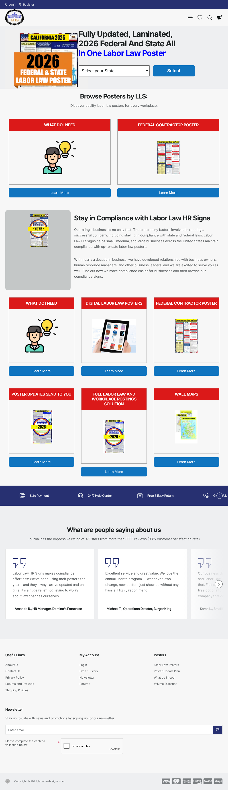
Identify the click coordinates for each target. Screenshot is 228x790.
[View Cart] (219, 17)
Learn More (60, 193)
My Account (89, 655)
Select (173, 70)
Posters (160, 655)
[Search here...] (210, 17)
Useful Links (15, 655)
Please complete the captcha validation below (25, 743)
